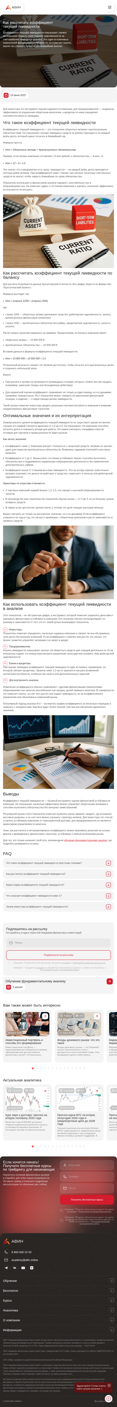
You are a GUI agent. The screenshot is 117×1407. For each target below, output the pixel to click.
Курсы (7, 1300)
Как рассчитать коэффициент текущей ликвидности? (36, 874)
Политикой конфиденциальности (89, 963)
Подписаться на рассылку (58, 955)
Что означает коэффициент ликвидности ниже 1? (34, 895)
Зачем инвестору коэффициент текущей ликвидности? (37, 906)
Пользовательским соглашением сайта (59, 970)
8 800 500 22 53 (21, 1252)
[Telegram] (6, 1268)
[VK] (15, 1268)
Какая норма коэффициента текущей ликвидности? (35, 885)
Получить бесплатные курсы (87, 1199)
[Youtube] (23, 1268)
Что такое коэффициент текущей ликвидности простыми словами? (44, 863)
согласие (65, 963)
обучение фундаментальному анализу (85, 840)
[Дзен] (32, 1268)
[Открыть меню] (109, 7)
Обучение (10, 1280)
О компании (11, 1320)
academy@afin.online (25, 1260)
